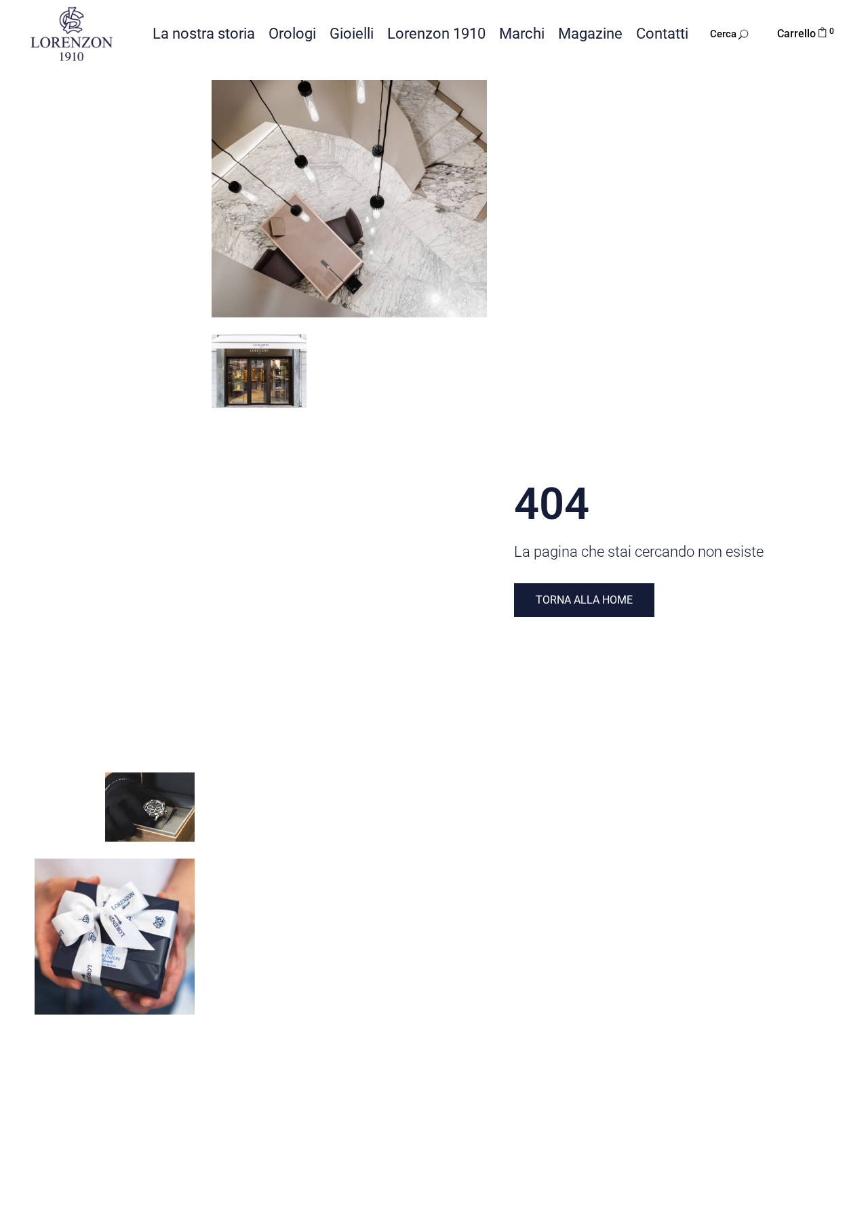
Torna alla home (584, 599)
